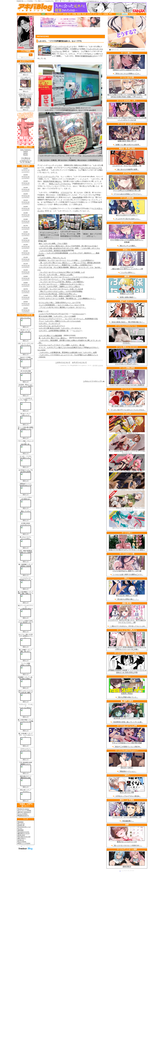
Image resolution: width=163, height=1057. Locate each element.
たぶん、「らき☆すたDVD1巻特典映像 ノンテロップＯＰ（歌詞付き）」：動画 (69, 253)
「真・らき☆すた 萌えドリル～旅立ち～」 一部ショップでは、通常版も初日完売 (69, 263)
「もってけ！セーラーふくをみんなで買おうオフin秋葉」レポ (62, 272)
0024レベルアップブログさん (60, 184)
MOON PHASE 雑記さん (52, 181)
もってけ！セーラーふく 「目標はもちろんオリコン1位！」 (61, 284)
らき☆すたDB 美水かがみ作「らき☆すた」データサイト (60, 328)
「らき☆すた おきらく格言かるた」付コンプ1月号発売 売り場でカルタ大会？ (68, 246)
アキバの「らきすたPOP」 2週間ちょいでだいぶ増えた (59, 287)
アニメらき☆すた (89, 156)
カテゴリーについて (79, 362)
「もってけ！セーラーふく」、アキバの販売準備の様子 (59, 279)
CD (93, 365)
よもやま (100, 365)
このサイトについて (62, 362)
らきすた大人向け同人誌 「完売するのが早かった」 (58, 294)
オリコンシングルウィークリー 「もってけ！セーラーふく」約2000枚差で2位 (68, 319)
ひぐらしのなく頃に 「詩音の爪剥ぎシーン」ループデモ (60, 303)
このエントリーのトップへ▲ (94, 381)
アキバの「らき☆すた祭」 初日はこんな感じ (56, 275)
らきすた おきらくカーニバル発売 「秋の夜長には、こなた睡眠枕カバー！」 (67, 298)
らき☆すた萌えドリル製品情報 (50, 336)
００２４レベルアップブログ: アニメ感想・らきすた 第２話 (61, 345)
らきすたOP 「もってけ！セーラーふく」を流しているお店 (61, 289)
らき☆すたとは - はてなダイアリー (52, 326)
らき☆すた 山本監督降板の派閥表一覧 (54, 331)
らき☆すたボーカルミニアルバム (62, 108)
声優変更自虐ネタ (87, 56)
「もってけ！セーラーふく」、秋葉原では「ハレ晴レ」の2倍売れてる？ (66, 265)
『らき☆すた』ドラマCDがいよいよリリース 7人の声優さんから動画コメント (68, 355)
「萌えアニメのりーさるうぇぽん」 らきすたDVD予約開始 (60, 291)
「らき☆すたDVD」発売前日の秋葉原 (53, 251)
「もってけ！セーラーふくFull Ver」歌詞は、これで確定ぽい (61, 282)
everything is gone (78, 314)
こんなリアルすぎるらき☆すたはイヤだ (54, 314)
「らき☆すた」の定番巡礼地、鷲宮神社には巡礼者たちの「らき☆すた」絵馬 (68, 352)
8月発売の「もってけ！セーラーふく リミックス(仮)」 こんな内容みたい (66, 260)
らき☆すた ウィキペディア (49, 323)
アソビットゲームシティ (61, 46)
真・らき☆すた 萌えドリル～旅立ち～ (53, 338)
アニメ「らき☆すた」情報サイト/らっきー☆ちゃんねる (60, 321)
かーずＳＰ (77, 330)
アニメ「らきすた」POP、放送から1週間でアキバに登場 (60, 296)
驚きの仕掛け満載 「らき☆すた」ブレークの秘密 (57, 316)
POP (96, 365)
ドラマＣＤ (65, 192)
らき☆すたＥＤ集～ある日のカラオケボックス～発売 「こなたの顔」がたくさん (69, 248)
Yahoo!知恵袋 (77, 197)
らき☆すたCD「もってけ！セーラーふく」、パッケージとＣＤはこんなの (66, 277)
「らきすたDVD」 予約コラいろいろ (52, 258)
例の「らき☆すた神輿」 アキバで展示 (53, 243)
